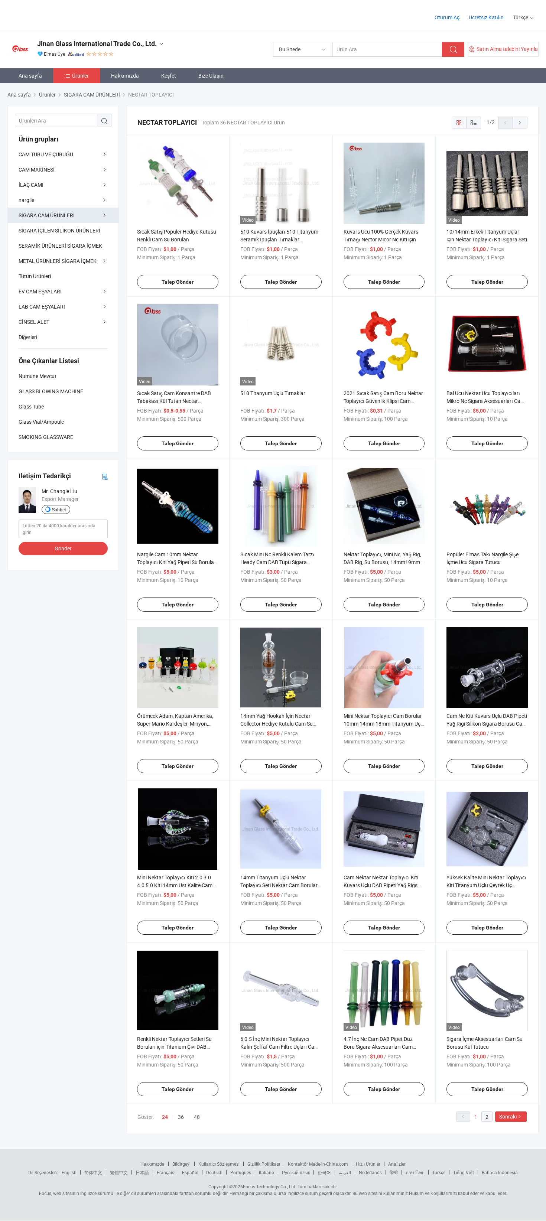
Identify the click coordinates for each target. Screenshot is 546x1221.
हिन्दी (394, 1172)
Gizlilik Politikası (263, 1164)
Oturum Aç (447, 17)
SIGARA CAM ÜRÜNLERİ (47, 215)
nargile (26, 200)
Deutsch (214, 1172)
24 (165, 1117)
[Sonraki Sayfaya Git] (520, 122)
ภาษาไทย (415, 1172)
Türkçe (438, 1172)
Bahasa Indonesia (500, 1172)
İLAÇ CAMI (31, 184)
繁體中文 (119, 1172)
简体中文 (93, 1172)
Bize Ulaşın (211, 75)
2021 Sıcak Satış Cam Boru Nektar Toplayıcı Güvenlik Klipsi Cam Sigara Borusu (383, 401)
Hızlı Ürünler (368, 1164)
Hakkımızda (125, 75)
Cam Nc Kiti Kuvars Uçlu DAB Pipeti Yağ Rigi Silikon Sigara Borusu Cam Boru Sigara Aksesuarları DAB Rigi (486, 723)
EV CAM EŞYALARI (40, 291)
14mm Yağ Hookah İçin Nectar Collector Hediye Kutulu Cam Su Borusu (276, 723)
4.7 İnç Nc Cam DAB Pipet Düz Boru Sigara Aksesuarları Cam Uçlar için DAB (378, 1046)
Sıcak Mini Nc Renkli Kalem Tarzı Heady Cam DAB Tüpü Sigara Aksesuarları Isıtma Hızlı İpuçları (277, 562)
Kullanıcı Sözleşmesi (219, 1164)
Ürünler (80, 75)
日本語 (142, 1172)
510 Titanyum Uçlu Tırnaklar (272, 393)
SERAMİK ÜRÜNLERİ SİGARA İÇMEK (60, 245)
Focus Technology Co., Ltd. (269, 1186)
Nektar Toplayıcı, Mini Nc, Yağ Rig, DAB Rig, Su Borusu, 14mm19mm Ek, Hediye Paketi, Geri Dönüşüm (382, 562)
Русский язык (296, 1172)
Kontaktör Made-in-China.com (318, 1164)
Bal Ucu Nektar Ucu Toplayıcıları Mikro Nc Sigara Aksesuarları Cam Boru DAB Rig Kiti (485, 401)
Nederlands (370, 1172)
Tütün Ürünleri (35, 276)
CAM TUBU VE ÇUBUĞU (46, 154)
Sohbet (59, 509)
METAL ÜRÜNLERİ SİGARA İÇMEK (58, 260)
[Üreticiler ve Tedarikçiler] (55, 14)
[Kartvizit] (105, 476)
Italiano (266, 1172)
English (69, 1172)
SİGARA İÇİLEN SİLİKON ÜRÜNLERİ (59, 230)
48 (197, 1116)
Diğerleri (28, 337)
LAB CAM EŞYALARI (42, 306)
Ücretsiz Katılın (486, 17)
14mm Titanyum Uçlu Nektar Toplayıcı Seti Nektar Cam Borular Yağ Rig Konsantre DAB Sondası (279, 885)
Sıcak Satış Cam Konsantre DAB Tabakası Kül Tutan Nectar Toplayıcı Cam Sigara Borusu (174, 401)
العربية (345, 1172)
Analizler (397, 1164)
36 (181, 1116)
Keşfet (168, 75)
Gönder (63, 548)
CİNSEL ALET (34, 321)
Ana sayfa (30, 75)
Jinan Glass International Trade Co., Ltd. (97, 44)
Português (240, 1172)
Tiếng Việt (463, 1172)
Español (190, 1172)
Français (165, 1172)
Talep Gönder (178, 282)
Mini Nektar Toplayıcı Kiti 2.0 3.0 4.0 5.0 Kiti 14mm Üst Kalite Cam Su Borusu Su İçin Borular (174, 885)
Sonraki (508, 1116)
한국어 (324, 1172)
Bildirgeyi (181, 1164)
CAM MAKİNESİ (37, 169)
